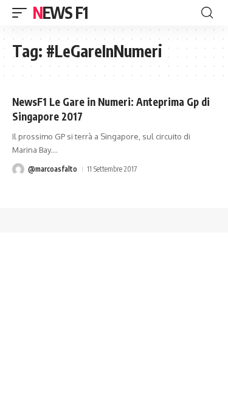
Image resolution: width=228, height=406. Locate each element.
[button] (22, 13)
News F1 (60, 12)
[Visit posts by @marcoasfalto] (18, 169)
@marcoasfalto (52, 168)
